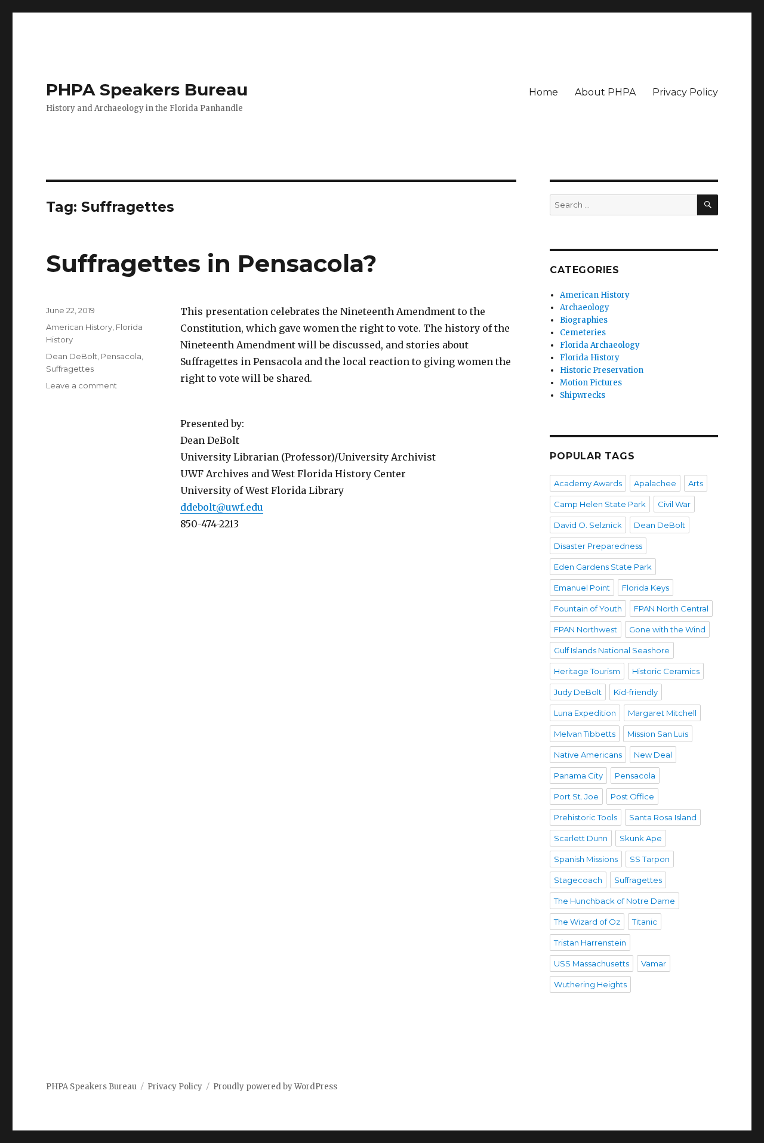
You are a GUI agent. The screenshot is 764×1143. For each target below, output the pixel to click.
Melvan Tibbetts (584, 734)
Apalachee (655, 483)
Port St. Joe (576, 796)
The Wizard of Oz (587, 921)
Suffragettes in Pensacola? (211, 263)
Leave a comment (81, 385)
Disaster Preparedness (598, 546)
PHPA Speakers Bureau (147, 89)
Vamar (653, 963)
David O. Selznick (588, 525)
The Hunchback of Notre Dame (614, 901)
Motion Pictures (591, 383)
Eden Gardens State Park (603, 567)
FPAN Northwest (585, 629)
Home (543, 92)
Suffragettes (70, 368)
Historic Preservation (601, 370)
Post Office (632, 796)
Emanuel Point (582, 587)
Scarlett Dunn (581, 838)
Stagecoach (578, 880)
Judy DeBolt (578, 692)
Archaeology (584, 307)
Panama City (578, 775)
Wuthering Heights (590, 984)
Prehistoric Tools (585, 817)
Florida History (590, 358)
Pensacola (121, 356)
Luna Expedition (585, 713)
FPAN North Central (671, 608)
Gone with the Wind (667, 629)
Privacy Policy (685, 92)
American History (79, 327)
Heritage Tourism (587, 671)
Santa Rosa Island (663, 817)
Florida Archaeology (600, 345)
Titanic (644, 921)
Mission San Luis (657, 734)
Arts (695, 483)
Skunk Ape (641, 838)
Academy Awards (588, 483)
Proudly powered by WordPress (275, 1087)
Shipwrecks (582, 395)
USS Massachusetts (591, 963)
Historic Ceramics (666, 671)
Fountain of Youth (588, 608)
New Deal (653, 754)
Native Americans (588, 754)
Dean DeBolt (71, 356)
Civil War (674, 504)
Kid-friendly (636, 692)
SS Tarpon (650, 859)
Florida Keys (645, 587)
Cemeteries (583, 333)
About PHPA (605, 92)
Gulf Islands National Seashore (612, 650)
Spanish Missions (586, 859)
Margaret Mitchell (662, 713)
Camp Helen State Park (600, 504)
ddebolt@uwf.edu (221, 507)
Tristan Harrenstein (590, 942)
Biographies (584, 320)
